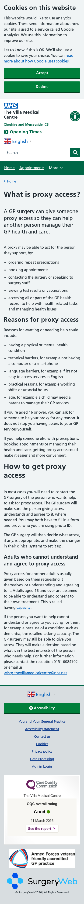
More (56, 169)
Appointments (31, 167)
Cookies (42, 744)
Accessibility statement (42, 729)
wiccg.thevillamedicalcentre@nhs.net (35, 673)
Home (9, 167)
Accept (42, 72)
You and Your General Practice (42, 721)
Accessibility (44, 708)
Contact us (42, 736)
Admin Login (42, 766)
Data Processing (42, 759)
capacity (24, 607)
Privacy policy (42, 751)
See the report (39, 829)
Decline (42, 86)
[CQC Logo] (42, 788)
